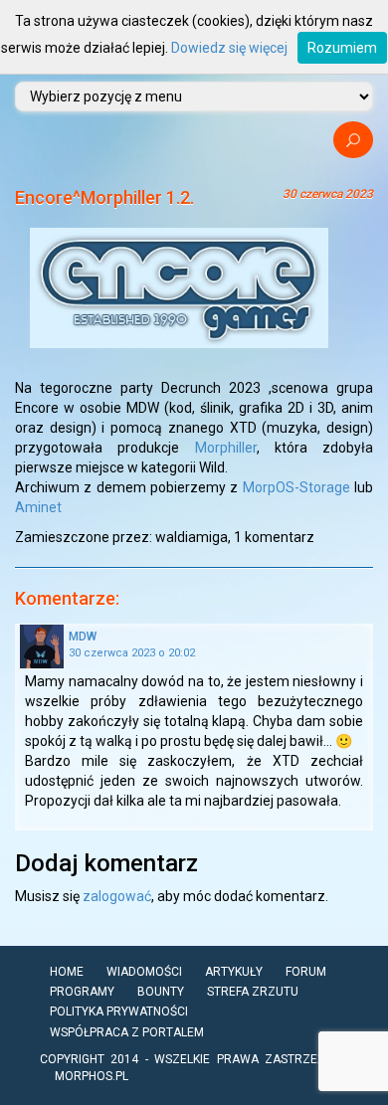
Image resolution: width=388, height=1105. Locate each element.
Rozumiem (342, 48)
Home (67, 972)
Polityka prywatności (119, 1011)
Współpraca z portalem (127, 1032)
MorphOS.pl (91, 1076)
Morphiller (226, 448)
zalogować (117, 896)
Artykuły (234, 972)
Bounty (160, 992)
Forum (306, 972)
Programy (82, 992)
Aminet (38, 507)
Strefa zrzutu (252, 992)
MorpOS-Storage (298, 487)
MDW (83, 637)
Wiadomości (144, 972)
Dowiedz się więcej (229, 48)
